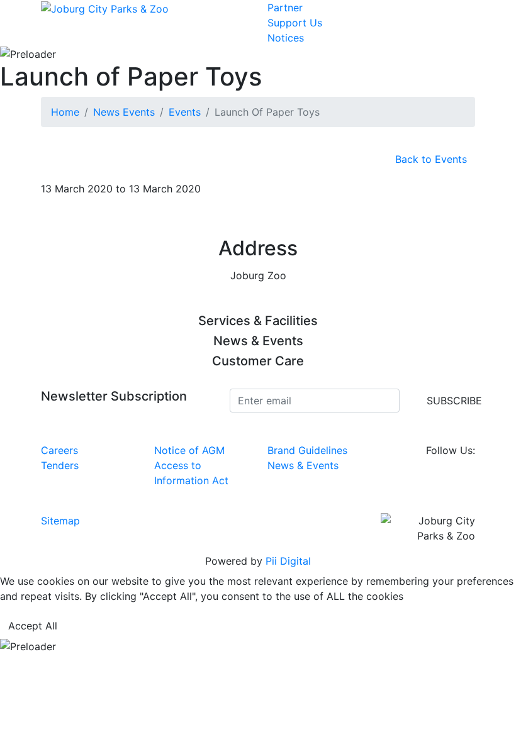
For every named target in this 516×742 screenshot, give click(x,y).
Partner (285, 7)
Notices (285, 37)
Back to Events (431, 159)
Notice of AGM (189, 450)
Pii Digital (288, 561)
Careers (59, 450)
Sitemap (60, 520)
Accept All (32, 625)
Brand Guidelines (307, 450)
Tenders (60, 465)
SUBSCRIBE (454, 400)
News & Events (303, 465)
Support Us (294, 22)
